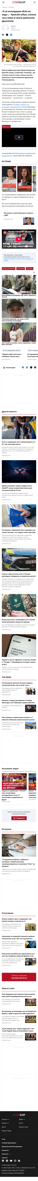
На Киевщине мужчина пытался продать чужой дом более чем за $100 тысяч (17, 684)
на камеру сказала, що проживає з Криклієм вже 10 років (15, 105)
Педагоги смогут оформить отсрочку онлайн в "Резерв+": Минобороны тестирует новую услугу (19, 662)
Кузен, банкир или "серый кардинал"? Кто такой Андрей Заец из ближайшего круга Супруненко (18, 1031)
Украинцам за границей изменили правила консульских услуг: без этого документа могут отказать (18, 938)
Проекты (5, 1119)
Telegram (6, 259)
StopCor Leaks (8, 988)
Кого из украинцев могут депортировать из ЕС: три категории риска (18, 443)
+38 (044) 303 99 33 (19, 978)
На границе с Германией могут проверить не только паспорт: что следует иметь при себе (18, 531)
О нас (3, 1139)
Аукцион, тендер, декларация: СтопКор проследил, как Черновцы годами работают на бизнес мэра (18, 702)
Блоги (21, 1123)
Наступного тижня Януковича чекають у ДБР (18, 214)
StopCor (13, 26)
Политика (11, 7)
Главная (4, 7)
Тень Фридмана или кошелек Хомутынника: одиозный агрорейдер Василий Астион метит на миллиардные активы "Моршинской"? (18, 997)
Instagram (29, 259)
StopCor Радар (6, 1131)
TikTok (5, 261)
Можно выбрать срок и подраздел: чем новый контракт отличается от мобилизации (17, 921)
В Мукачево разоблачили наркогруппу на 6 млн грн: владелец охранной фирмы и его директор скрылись (18, 956)
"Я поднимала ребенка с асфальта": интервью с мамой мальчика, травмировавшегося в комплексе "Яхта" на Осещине (18, 862)
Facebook (12, 259)
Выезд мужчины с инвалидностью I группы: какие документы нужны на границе (18, 621)
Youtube (18, 259)
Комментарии (10, 368)
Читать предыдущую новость (11, 350)
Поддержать (20, 818)
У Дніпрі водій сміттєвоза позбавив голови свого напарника (11, 356)
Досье (4, 1127)
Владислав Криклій (8, 268)
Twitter (23, 259)
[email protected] (19, 1173)
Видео (21, 1119)
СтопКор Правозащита (9, 1143)
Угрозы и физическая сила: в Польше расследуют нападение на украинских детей (19, 575)
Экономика (20, 268)
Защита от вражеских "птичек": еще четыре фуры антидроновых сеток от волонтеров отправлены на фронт (14, 795)
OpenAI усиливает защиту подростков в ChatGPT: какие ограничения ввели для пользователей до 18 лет (17, 488)
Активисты (5, 1150)
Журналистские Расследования (12, 1147)
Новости (4, 1123)
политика (29, 268)
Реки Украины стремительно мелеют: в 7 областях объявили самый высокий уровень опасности (18, 719)
